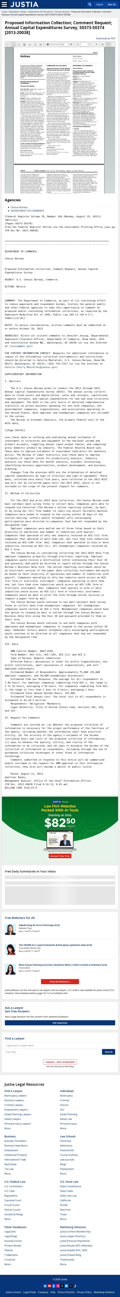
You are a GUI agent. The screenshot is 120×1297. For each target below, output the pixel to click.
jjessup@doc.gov (20, 346)
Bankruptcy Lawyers (15, 1095)
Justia (4, 12)
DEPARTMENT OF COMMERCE (27, 210)
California (65, 1200)
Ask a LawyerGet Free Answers (17, 1009)
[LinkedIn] (45, 1286)
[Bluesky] (66, 1286)
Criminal (64, 1100)
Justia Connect (13, 1292)
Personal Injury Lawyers (17, 1123)
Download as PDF (105, 38)
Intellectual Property (15, 1155)
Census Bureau (62, 12)
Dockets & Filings (13, 1214)
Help (52, 1292)
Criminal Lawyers (13, 1105)
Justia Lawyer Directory (72, 1236)
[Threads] (62, 1286)
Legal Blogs (10, 1236)
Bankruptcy (66, 1095)
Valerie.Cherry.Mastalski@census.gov (30, 367)
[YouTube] (49, 1286)
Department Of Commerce (41, 12)
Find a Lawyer (15, 1038)
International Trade (15, 1159)
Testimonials (67, 1259)
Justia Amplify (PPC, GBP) (73, 1250)
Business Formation (15, 1140)
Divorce (64, 1105)
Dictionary (65, 1140)
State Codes (66, 1191)
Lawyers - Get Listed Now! (60, 1061)
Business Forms (13, 1241)
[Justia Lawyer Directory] (75, 1286)
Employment (11, 1150)
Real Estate (10, 1164)
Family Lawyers (12, 1119)
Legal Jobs (10, 1231)
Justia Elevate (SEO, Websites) (76, 1245)
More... (8, 1128)
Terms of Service (66, 1292)
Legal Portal (29, 1292)
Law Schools (68, 1136)
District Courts (12, 1209)
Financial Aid (66, 1150)
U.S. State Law (69, 1181)
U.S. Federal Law (14, 1181)
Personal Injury (68, 1123)
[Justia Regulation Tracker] (24, 4)
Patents (8, 1250)
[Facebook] (53, 1286)
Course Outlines (69, 1155)
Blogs (63, 1164)
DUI (62, 1109)
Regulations (11, 1195)
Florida (63, 1205)
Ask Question (60, 1022)
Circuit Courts (11, 1205)
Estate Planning (68, 1114)
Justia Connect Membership (75, 1231)
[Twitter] (70, 1286)
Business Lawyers (14, 1100)
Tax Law (8, 1169)
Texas (63, 1214)
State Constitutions (70, 1186)
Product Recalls (12, 1245)
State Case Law (68, 1195)
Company (43, 1292)
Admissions (66, 1145)
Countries (9, 1259)
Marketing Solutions (73, 1227)
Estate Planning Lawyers (17, 1114)
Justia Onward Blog (70, 1255)
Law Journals (67, 1159)
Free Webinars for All (20, 918)
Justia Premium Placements (75, 1241)
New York (65, 1209)
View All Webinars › (60, 981)
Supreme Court (12, 1200)
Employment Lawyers (16, 1109)
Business (10, 1136)
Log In (99, 4)
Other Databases (15, 1227)
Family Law (66, 1119)
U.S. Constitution (13, 1186)
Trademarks (11, 1255)
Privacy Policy (84, 1292)
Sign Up (112, 4)
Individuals (67, 1091)
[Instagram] (58, 1286)
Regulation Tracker (18, 12)
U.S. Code (9, 1191)
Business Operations (15, 1145)
